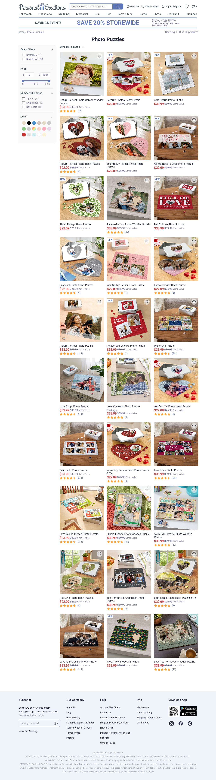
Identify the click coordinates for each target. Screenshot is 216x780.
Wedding (64, 14)
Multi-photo (34, 102)
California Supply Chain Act (80, 722)
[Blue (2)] (34, 123)
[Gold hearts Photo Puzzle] (176, 74)
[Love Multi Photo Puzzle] (176, 444)
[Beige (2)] (24, 123)
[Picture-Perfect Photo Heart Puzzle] (82, 138)
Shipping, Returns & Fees (149, 717)
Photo (157, 14)
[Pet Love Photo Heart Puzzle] (82, 572)
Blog (68, 712)
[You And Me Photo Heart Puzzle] (176, 380)
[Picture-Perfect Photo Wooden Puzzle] (129, 198)
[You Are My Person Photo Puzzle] (129, 259)
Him (97, 14)
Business (191, 14)
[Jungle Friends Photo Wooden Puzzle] (129, 508)
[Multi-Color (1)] (34, 129)
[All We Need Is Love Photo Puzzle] (176, 138)
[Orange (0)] (39, 129)
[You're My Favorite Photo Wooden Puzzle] (176, 508)
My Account (143, 707)
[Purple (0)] (49, 129)
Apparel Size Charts (110, 707)
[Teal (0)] (34, 135)
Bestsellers (33, 55)
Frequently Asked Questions (114, 722)
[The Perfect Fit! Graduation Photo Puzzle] (129, 572)
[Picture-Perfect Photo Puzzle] (82, 320)
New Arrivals (34, 59)
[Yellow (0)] (44, 135)
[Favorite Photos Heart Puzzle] (129, 74)
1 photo (32, 98)
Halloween (25, 14)
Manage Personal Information (115, 733)
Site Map (104, 738)
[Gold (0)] (44, 123)
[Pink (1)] (44, 129)
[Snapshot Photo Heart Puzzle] (82, 259)
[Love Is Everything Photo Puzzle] (82, 636)
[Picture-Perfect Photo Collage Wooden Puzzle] (82, 74)
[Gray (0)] (49, 123)
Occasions (45, 14)
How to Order (107, 727)
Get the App (143, 722)
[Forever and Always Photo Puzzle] (129, 320)
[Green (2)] (24, 129)
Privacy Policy (73, 717)
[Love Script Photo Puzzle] (82, 380)
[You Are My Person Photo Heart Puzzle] (129, 138)
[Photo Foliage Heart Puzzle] (82, 198)
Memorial (82, 14)
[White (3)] (39, 135)
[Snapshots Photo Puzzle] (82, 444)
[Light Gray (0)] (29, 129)
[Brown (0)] (39, 123)
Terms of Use (73, 733)
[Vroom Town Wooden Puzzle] (129, 636)
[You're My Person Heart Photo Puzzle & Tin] (129, 444)
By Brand (173, 14)
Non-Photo (33, 107)
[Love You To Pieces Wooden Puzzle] (176, 636)
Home (143, 14)
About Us (71, 707)
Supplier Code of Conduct (79, 727)
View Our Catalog (28, 731)
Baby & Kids (125, 14)
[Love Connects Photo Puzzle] (129, 380)
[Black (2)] (29, 123)
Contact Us (105, 712)
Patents (70, 738)
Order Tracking (144, 712)
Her (108, 14)
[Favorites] (187, 6)
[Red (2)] (24, 135)
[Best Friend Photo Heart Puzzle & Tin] (176, 572)
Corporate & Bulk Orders (112, 717)
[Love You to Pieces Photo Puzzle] (82, 508)
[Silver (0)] (29, 135)
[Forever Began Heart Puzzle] (176, 259)
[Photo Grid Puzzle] (176, 320)
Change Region (108, 743)
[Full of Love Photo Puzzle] (176, 198)
